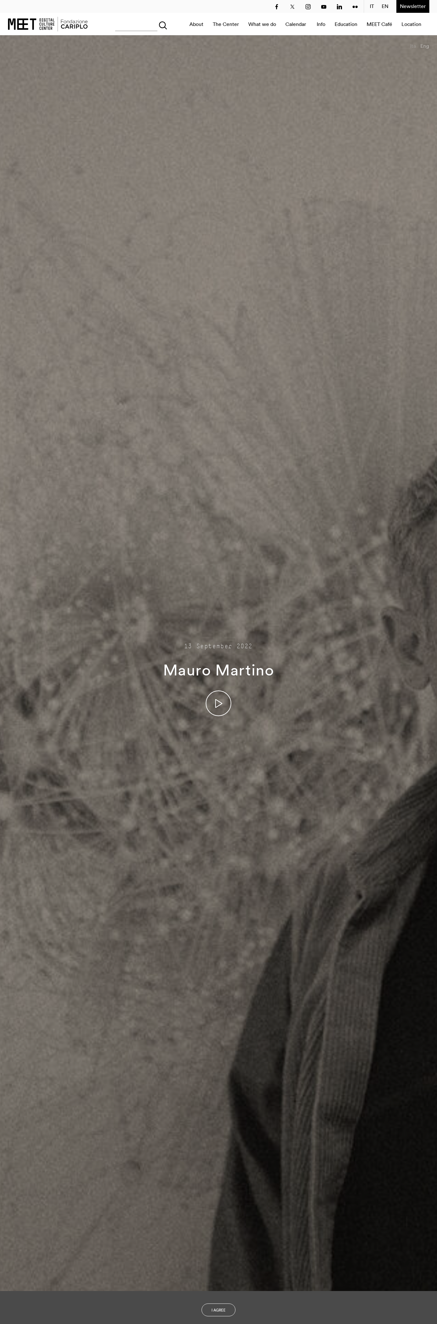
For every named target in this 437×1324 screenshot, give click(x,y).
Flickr (355, 7)
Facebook (277, 7)
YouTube (324, 7)
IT (372, 6)
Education (346, 24)
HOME (48, 24)
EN (385, 6)
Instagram (308, 7)
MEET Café (379, 24)
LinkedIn (339, 7)
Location (411, 24)
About (196, 24)
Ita (413, 46)
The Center (226, 24)
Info (321, 24)
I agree (218, 1310)
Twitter (292, 7)
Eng (424, 46)
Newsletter (413, 6)
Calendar (295, 24)
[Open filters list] (161, 24)
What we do (262, 24)
